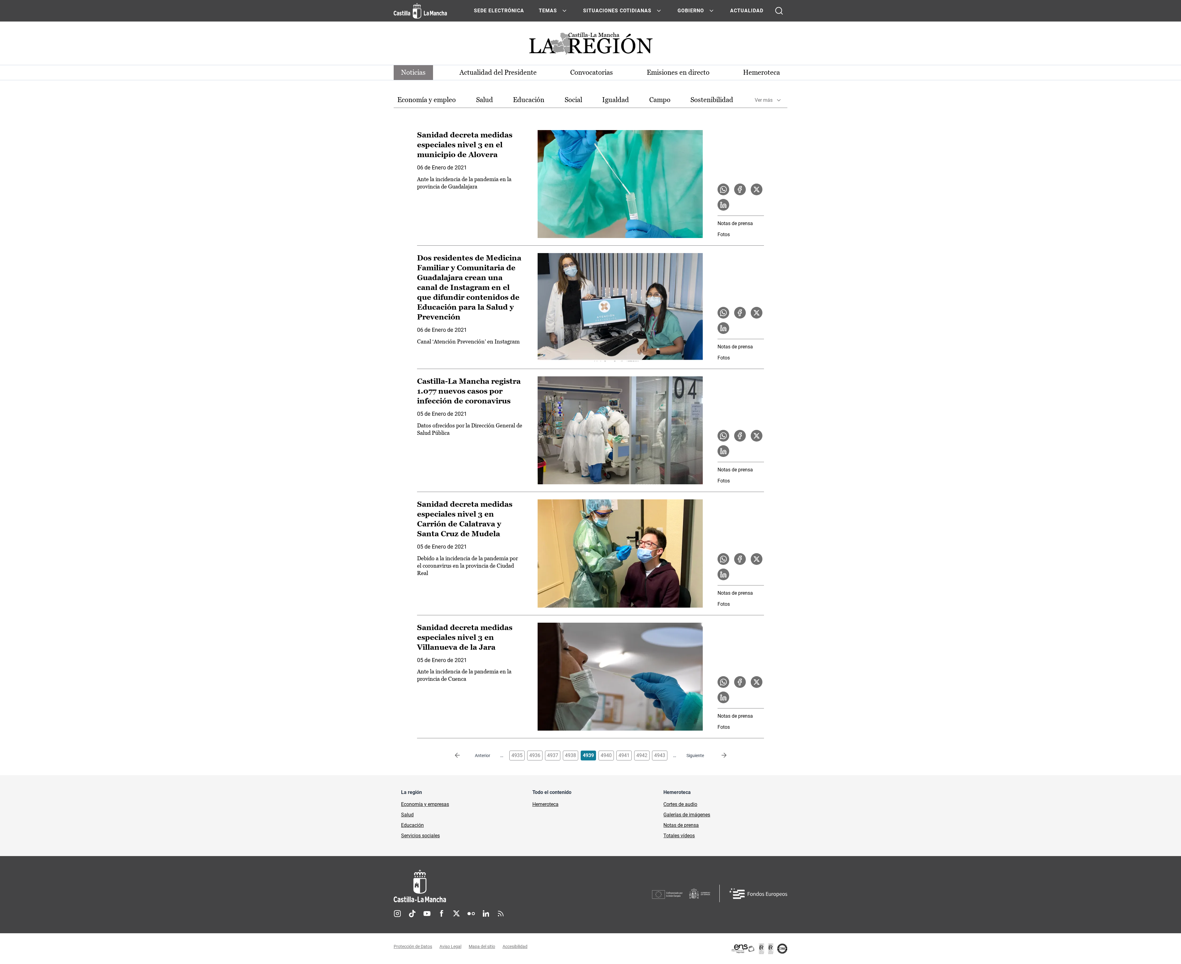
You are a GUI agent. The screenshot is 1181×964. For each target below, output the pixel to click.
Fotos (724, 234)
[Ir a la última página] (719, 755)
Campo (659, 100)
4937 (552, 755)
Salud (484, 100)
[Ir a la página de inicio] (420, 11)
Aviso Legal (450, 946)
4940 (606, 755)
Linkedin (486, 913)
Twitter (456, 913)
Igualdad (615, 100)
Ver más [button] (764, 100)
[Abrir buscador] (779, 10)
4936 (534, 755)
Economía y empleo (426, 100)
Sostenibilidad (711, 100)
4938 (570, 755)
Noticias (413, 72)
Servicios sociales (420, 836)
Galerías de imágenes (686, 815)
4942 (641, 755)
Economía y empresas (425, 804)
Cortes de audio (680, 804)
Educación (528, 100)
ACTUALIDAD (746, 11)
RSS (500, 913)
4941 (624, 755)
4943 (659, 755)
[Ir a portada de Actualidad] (590, 45)
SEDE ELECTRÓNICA (499, 11)
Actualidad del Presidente (498, 72)
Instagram (397, 913)
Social (573, 100)
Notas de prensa (735, 223)
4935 (517, 755)
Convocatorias (591, 72)
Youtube (427, 913)
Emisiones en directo (678, 72)
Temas (548, 11)
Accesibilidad (515, 946)
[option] (426, 100)
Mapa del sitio (482, 946)
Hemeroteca (761, 72)
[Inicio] (477, 886)
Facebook (441, 913)
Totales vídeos (679, 836)
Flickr (471, 913)
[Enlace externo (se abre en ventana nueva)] (759, 948)
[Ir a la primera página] (462, 755)
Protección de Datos (413, 946)
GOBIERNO (691, 11)
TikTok (412, 913)
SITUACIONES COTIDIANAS (617, 11)
